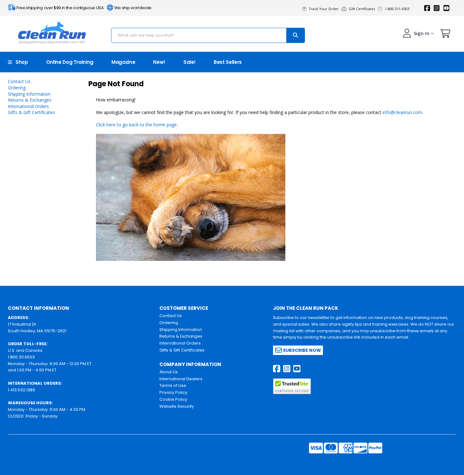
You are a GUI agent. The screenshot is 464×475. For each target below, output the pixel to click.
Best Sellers (228, 62)
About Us (168, 372)
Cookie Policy (173, 399)
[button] (445, 35)
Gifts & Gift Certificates (31, 112)
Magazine (123, 62)
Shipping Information (29, 94)
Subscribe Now (301, 350)
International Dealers (180, 379)
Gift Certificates (363, 8)
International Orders (28, 106)
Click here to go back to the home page (136, 125)
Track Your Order (325, 8)
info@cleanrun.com (402, 112)
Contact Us (19, 81)
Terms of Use (172, 385)
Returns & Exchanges (29, 100)
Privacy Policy (173, 392)
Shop (20, 62)
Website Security (176, 406)
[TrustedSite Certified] (292, 386)
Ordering (17, 88)
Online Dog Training (69, 62)
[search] (295, 35)
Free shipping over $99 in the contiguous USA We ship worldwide (83, 8)
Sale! (189, 62)
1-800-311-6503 (397, 8)
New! (159, 62)
